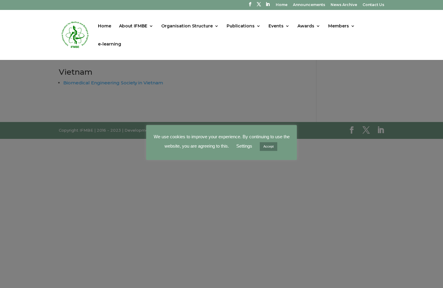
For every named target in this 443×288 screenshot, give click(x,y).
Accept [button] (268, 146)
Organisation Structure (187, 26)
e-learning (109, 44)
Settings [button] (244, 146)
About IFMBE (133, 26)
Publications (241, 26)
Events (276, 26)
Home (281, 5)
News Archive (344, 5)
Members (338, 26)
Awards (305, 26)
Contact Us (373, 5)
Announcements (309, 5)
